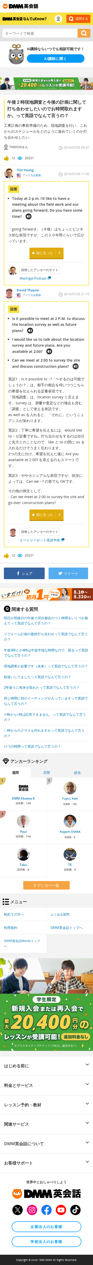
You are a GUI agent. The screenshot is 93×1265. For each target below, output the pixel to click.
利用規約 (10, 927)
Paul (23, 831)
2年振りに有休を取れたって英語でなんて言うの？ (42, 687)
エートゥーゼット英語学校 (40, 540)
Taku (23, 865)
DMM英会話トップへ (67, 927)
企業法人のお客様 (46, 1226)
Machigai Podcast (33, 278)
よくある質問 (60, 914)
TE (70, 865)
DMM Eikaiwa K (23, 798)
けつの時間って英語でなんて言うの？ (32, 746)
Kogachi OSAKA (70, 831)
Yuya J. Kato (70, 798)
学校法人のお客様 (46, 1241)
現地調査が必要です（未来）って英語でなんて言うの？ (46, 666)
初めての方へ (14, 914)
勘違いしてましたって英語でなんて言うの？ (37, 677)
